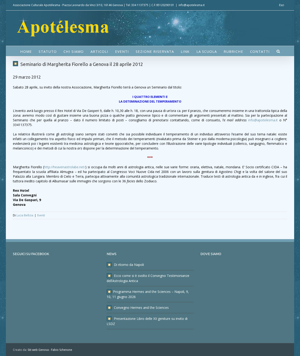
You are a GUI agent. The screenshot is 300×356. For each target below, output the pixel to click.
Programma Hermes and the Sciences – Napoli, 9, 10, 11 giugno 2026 (148, 294)
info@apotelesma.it (192, 5)
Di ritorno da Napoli (128, 264)
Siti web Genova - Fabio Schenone (50, 350)
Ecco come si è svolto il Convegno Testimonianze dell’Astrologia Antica (148, 278)
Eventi (41, 215)
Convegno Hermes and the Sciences (141, 307)
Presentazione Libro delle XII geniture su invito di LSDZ (147, 321)
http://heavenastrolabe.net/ (64, 167)
